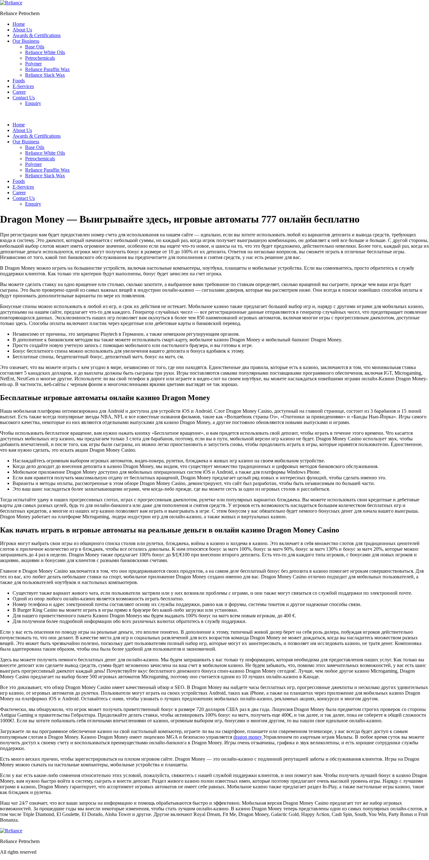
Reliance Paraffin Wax (47, 69)
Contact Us (24, 97)
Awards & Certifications (37, 35)
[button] (214, 114)
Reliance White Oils (45, 52)
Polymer (33, 63)
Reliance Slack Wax (45, 75)
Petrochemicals (40, 58)
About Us (22, 29)
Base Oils (34, 46)
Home (19, 24)
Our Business (26, 41)
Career (19, 92)
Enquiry (33, 103)
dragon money (248, 737)
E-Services (23, 86)
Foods (19, 80)
